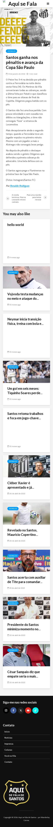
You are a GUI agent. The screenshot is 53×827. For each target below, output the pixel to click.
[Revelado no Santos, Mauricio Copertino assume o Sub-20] (26, 513)
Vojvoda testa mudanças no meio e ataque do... (25, 296)
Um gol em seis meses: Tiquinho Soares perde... (25, 390)
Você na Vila (10, 756)
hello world (15, 225)
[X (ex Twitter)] (21, 710)
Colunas (8, 749)
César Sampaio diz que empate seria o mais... (23, 674)
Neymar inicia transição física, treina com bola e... (25, 321)
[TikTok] (35, 710)
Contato (8, 762)
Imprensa (8, 743)
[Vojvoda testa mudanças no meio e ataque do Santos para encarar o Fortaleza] (26, 277)
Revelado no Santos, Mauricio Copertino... (22, 532)
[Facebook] (13, 710)
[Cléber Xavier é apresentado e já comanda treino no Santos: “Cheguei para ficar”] (26, 466)
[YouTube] (28, 710)
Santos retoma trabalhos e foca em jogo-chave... (25, 416)
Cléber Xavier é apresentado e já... (20, 485)
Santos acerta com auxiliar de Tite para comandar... (26, 579)
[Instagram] (6, 710)
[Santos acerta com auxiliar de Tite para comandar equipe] (26, 560)
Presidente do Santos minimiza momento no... (24, 627)
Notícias (8, 737)
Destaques (11, 51)
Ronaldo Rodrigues (19, 185)
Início (7, 731)
